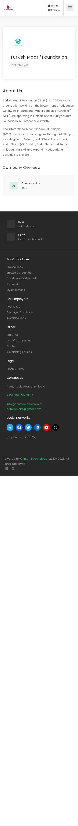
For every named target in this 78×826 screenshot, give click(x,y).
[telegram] (13, 468)
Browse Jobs (15, 267)
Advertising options (19, 352)
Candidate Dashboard (21, 278)
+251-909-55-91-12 (20, 395)
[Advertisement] (39, 650)
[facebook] (6, 468)
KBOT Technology (35, 459)
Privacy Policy (15, 369)
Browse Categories (19, 273)
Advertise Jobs (16, 318)
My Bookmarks (16, 290)
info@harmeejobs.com (23, 404)
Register (55, 10)
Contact (12, 346)
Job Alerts (13, 284)
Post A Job (13, 307)
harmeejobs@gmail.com (24, 409)
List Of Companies (19, 340)
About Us (12, 335)
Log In (54, 5)
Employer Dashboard (20, 312)
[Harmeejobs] (9, 6)
